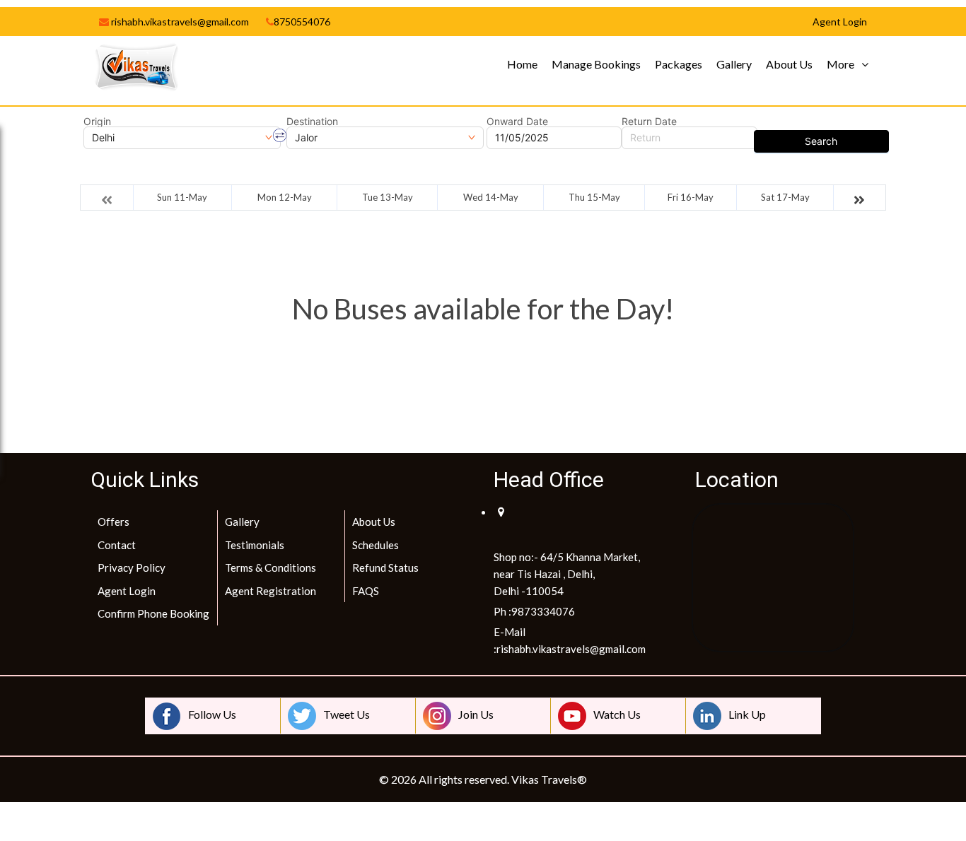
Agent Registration (270, 590)
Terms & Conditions (270, 567)
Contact (117, 545)
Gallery (734, 64)
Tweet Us (346, 714)
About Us (789, 64)
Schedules (375, 545)
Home (522, 64)
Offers (113, 521)
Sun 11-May (182, 197)
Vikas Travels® (549, 779)
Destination (312, 122)
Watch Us (617, 714)
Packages (678, 64)
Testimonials (254, 545)
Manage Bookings (596, 64)
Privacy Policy (131, 567)
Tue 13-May (387, 197)
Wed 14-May (490, 197)
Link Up (747, 714)
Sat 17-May (785, 197)
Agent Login (127, 590)
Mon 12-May (284, 197)
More (840, 64)
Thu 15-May (594, 197)
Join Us (476, 714)
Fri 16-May (691, 197)
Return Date (649, 122)
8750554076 (302, 22)
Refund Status (385, 567)
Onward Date (517, 122)
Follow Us (212, 714)
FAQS (365, 590)
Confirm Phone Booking (153, 613)
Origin (97, 122)
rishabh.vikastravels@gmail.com (179, 22)
